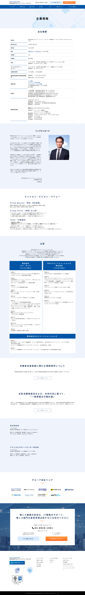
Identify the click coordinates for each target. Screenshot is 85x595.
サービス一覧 (11, 6)
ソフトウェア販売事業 (34, 82)
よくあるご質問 (71, 6)
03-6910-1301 (42, 2)
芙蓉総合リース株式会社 (34, 51)
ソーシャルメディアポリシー (69, 568)
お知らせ (52, 560)
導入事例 (41, 6)
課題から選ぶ (22, 6)
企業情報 (39, 566)
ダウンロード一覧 (67, 558)
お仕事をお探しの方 (68, 564)
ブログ (50, 6)
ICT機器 (30, 81)
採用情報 (65, 562)
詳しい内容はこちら (42, 378)
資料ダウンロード (70, 2)
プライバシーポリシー (68, 566)
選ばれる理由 (31, 6)
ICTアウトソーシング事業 (35, 84)
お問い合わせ (57, 2)
